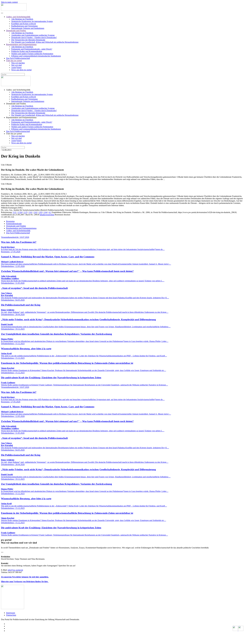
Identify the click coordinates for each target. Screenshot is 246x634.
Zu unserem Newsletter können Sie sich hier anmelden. (25, 577)
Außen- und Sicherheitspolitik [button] (18, 90)
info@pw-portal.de (15, 570)
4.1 (50, 212)
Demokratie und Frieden (16, 30)
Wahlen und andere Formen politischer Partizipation (32, 54)
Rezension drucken (62, 215)
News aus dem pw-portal (21, 70)
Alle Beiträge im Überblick (22, 19)
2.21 (14, 212)
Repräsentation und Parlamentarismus (21, 44)
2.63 (40, 212)
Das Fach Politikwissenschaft (18, 58)
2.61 (30, 212)
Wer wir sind (16, 65)
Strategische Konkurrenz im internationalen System (32, 21)
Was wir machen (18, 63)
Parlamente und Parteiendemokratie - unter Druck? (31, 49)
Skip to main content (9, 2)
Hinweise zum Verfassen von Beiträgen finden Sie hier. (25, 581)
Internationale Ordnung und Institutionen (27, 28)
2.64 (45, 212)
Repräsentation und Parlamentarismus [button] (21, 117)
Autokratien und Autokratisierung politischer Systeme (33, 35)
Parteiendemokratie (14, 224)
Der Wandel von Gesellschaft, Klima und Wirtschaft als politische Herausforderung (44, 42)
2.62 (35, 212)
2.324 (20, 212)
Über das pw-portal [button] (14, 134)
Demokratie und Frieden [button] (16, 104)
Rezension (10, 221)
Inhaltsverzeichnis (47, 215)
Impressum (10, 613)
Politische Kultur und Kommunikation (26, 51)
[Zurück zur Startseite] (14, 10)
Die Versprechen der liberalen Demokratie (28, 40)
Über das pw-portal (14, 60)
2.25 (25, 212)
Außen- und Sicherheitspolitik (18, 17)
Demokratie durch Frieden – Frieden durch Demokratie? (34, 37)
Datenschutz (11, 615)
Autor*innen (16, 67)
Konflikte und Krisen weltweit (23, 24)
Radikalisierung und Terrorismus (24, 26)
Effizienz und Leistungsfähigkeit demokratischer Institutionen (36, 56)
